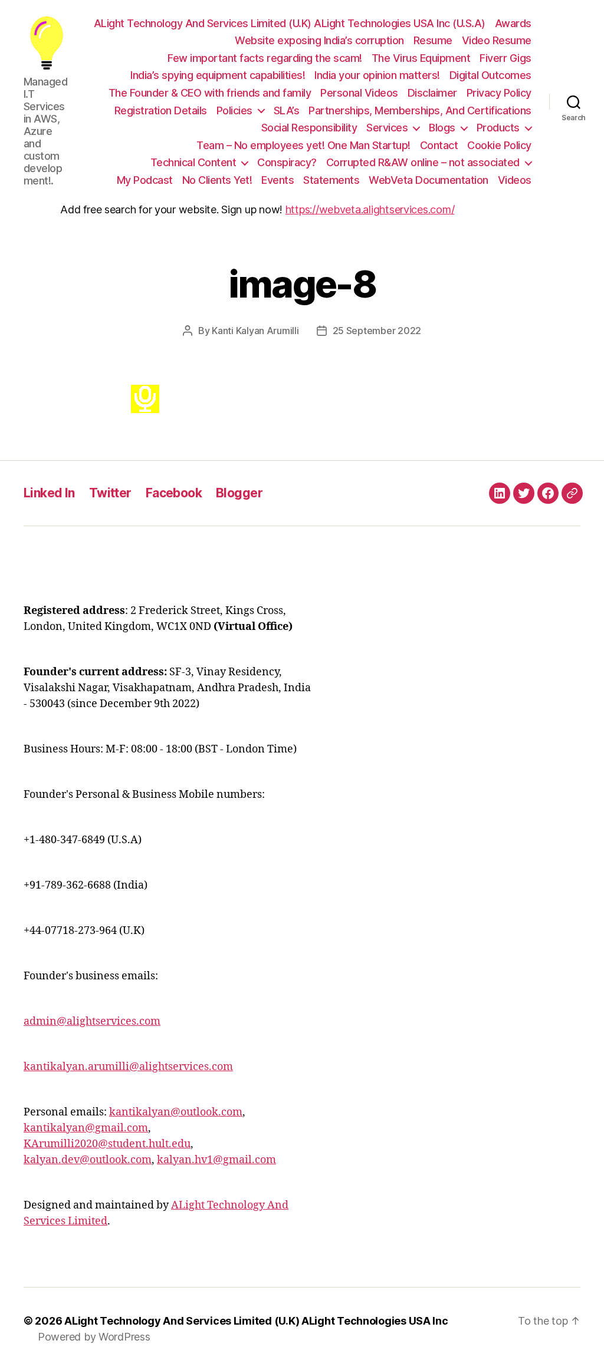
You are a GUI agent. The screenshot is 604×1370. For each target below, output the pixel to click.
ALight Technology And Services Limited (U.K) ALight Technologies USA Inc (256, 1321)
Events (277, 180)
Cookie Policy (499, 145)
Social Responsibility (309, 127)
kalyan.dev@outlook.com (88, 1160)
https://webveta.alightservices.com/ (370, 209)
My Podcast (145, 180)
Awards (513, 23)
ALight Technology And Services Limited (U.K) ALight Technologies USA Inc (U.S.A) (289, 23)
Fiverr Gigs (505, 58)
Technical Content (193, 162)
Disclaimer (432, 93)
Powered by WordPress (94, 1337)
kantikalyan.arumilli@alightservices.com (128, 1067)
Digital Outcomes (490, 75)
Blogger (239, 493)
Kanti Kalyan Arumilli (255, 330)
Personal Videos (359, 93)
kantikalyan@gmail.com (86, 1128)
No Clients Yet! (217, 180)
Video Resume (496, 40)
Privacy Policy (499, 93)
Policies (234, 110)
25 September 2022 (377, 330)
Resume (432, 40)
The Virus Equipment (421, 58)
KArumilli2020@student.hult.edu (107, 1144)
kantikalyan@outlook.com (175, 1112)
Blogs (442, 127)
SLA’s (287, 110)
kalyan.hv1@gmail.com (216, 1160)
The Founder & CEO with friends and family (210, 93)
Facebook (174, 493)
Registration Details (160, 110)
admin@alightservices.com (92, 1021)
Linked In (49, 493)
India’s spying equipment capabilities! (217, 75)
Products (498, 127)
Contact (439, 145)
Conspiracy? (287, 162)
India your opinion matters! (377, 75)
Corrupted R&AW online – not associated (423, 162)
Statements (331, 180)
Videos (514, 180)
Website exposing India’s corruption (319, 40)
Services (387, 127)
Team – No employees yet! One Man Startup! (303, 145)
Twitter (110, 493)
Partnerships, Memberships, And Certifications (419, 110)
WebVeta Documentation (428, 180)
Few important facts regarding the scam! (265, 58)
